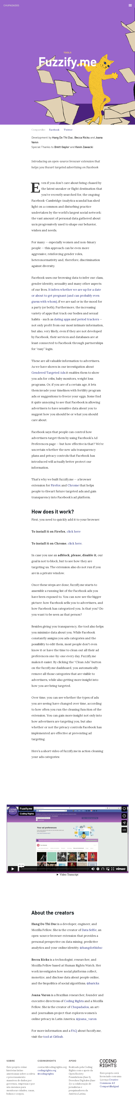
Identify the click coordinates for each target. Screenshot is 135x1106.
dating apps (62, 319)
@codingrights (46, 1073)
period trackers (88, 319)
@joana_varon (86, 1019)
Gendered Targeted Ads (48, 373)
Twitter (68, 129)
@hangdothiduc (91, 948)
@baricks (93, 983)
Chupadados (80, 1007)
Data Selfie (89, 930)
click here (74, 531)
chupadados (11, 5)
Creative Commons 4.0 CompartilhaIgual (109, 1083)
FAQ (74, 1031)
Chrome (73, 485)
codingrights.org (47, 1070)
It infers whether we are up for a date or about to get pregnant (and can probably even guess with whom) (66, 295)
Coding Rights (74, 1001)
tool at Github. (53, 1037)
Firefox (56, 485)
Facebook (54, 129)
